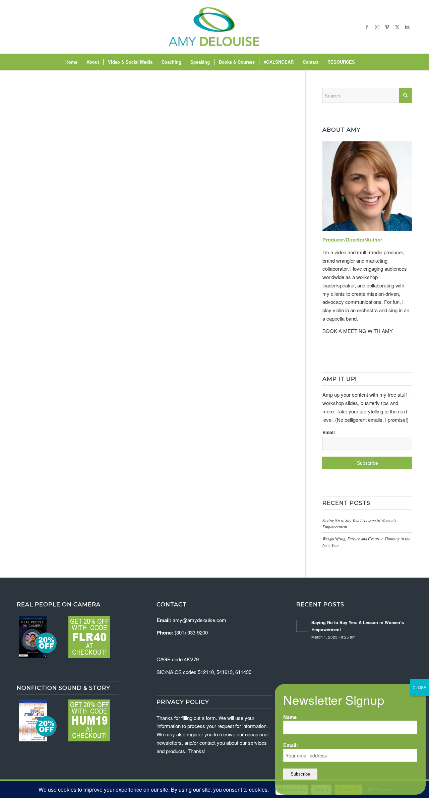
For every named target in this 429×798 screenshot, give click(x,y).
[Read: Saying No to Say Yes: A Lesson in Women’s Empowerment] (302, 626)
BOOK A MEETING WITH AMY (357, 330)
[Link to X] (397, 27)
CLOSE (419, 687)
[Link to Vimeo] (387, 27)
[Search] (363, 62)
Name (290, 717)
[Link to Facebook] (367, 27)
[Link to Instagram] (377, 27)
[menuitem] (71, 62)
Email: (290, 745)
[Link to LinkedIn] (407, 27)
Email (328, 432)
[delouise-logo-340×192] (214, 27)
